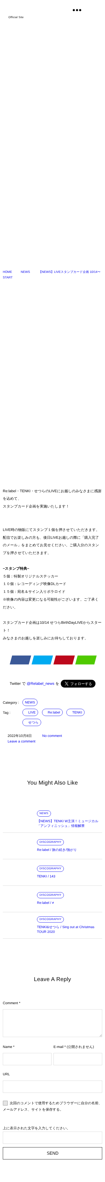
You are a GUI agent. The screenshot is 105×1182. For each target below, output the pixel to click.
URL (6, 1074)
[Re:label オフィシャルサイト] (31, 9)
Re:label (54, 712)
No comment (52, 736)
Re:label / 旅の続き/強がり (57, 850)
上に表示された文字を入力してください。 (36, 1128)
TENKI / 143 (46, 876)
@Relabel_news (40, 683)
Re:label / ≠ (45, 903)
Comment (10, 1003)
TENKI (77, 712)
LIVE (32, 712)
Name (7, 1047)
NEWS (30, 702)
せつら (33, 722)
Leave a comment (21, 741)
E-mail (58, 1047)
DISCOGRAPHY (50, 842)
